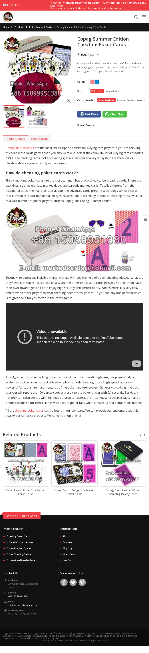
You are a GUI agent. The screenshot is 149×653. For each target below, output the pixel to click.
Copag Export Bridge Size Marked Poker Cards (74, 492)
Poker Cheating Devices (20, 554)
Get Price (91, 114)
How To (67, 560)
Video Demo (69, 554)
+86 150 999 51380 (133, 2)
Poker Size (97, 91)
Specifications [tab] (39, 138)
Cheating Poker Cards (19, 536)
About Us (68, 536)
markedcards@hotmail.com (81, 2)
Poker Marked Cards (40, 27)
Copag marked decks (20, 148)
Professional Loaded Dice (21, 560)
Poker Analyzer (106, 100)
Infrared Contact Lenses (130, 100)
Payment (68, 542)
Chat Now (117, 114)
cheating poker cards (29, 411)
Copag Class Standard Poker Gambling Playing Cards (123, 492)
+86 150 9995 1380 (17, 596)
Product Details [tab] (15, 138)
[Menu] (143, 17)
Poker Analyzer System (19, 548)
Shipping (67, 548)
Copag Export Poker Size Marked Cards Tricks (25, 492)
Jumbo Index (112, 91)
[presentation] (140, 434)
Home (6, 27)
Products (19, 27)
